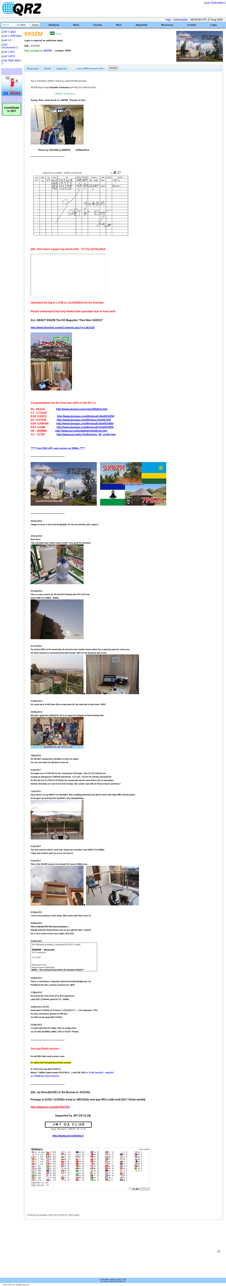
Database (54, 25)
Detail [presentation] (47, 68)
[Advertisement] (122, 1251)
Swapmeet (141, 25)
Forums (97, 25)
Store (119, 25)
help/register (180, 19)
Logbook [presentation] (61, 68)
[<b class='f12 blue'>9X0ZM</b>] (199, 60)
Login (213, 25)
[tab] (33, 68)
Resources (167, 25)
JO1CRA (47, 50)
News (76, 25)
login (168, 19)
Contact (191, 25)
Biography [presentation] (33, 68)
